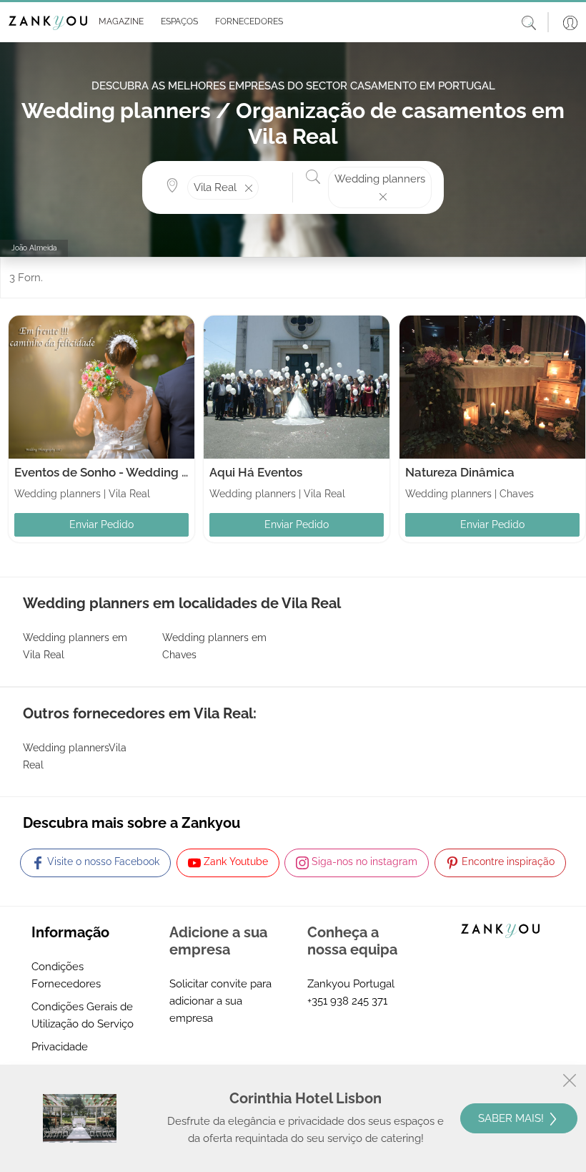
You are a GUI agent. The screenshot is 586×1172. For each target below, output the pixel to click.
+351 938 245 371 (347, 1001)
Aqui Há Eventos (255, 472)
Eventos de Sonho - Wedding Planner (120, 472)
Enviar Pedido (101, 524)
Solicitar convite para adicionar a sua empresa (220, 1001)
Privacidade (59, 1046)
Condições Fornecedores (66, 975)
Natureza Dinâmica (460, 472)
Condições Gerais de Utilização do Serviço (82, 1015)
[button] (118, 22)
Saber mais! (512, 1118)
